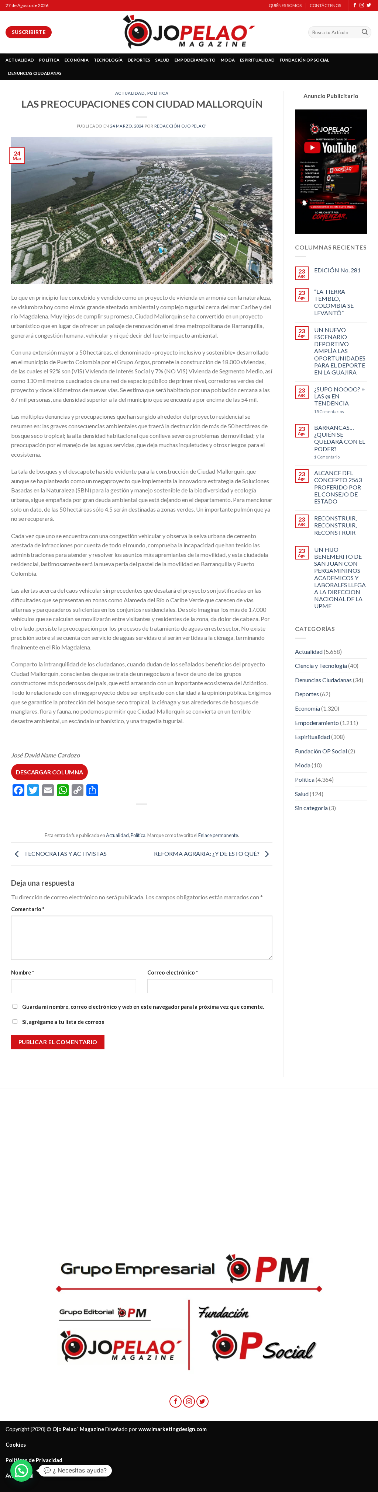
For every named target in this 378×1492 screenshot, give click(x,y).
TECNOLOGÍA (108, 59)
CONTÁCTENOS (325, 5)
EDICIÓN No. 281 (337, 269)
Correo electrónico (172, 972)
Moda (302, 764)
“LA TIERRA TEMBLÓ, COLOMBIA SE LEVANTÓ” (334, 302)
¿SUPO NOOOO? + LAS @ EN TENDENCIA (339, 396)
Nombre (22, 972)
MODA (228, 59)
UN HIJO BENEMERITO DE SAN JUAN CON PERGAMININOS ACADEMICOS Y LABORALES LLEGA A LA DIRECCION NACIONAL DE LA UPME (340, 578)
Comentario (27, 909)
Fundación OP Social (321, 750)
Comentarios (329, 411)
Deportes (307, 693)
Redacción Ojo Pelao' (180, 125)
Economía (307, 708)
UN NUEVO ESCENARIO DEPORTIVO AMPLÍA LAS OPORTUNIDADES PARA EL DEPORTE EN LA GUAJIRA (339, 351)
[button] (21, 1471)
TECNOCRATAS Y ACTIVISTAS (65, 853)
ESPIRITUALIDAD (257, 59)
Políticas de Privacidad (34, 1460)
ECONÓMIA (77, 59)
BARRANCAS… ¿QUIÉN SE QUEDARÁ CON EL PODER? (339, 438)
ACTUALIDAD (20, 59)
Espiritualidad (312, 736)
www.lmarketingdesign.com (172, 1429)
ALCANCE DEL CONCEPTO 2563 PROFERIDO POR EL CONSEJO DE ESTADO (338, 487)
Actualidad (130, 93)
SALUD (162, 59)
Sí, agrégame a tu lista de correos (62, 1022)
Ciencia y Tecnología (321, 665)
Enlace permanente (218, 835)
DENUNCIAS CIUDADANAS (35, 73)
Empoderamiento (317, 722)
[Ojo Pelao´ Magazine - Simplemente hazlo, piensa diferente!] (189, 32)
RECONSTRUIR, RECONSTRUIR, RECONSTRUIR (335, 525)
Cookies (16, 1445)
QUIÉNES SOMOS (285, 5)
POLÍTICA (49, 59)
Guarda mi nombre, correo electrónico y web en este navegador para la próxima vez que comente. (143, 1007)
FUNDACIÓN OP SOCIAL (304, 59)
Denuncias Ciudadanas (323, 679)
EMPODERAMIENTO (195, 59)
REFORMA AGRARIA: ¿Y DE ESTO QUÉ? (207, 853)
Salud (302, 793)
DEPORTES (139, 59)
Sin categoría (311, 807)
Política (157, 93)
